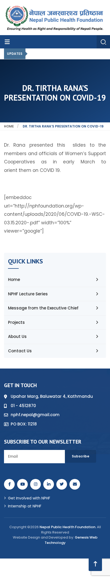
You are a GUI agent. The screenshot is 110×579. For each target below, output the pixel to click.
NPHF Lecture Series (28, 294)
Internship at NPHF (24, 506)
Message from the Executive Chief (43, 308)
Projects (16, 322)
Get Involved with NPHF (29, 498)
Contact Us (20, 351)
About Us (17, 336)
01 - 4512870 (23, 405)
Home (9, 126)
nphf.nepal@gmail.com (35, 414)
